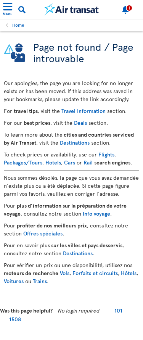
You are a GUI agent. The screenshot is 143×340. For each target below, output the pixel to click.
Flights (106, 154)
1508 (15, 319)
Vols (64, 273)
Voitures (14, 281)
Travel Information (83, 110)
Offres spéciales (43, 233)
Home (18, 25)
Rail (88, 162)
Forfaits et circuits (95, 273)
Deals (80, 122)
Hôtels (129, 273)
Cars (69, 162)
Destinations (75, 142)
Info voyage (96, 213)
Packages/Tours (23, 162)
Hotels (53, 162)
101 (118, 310)
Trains (40, 281)
